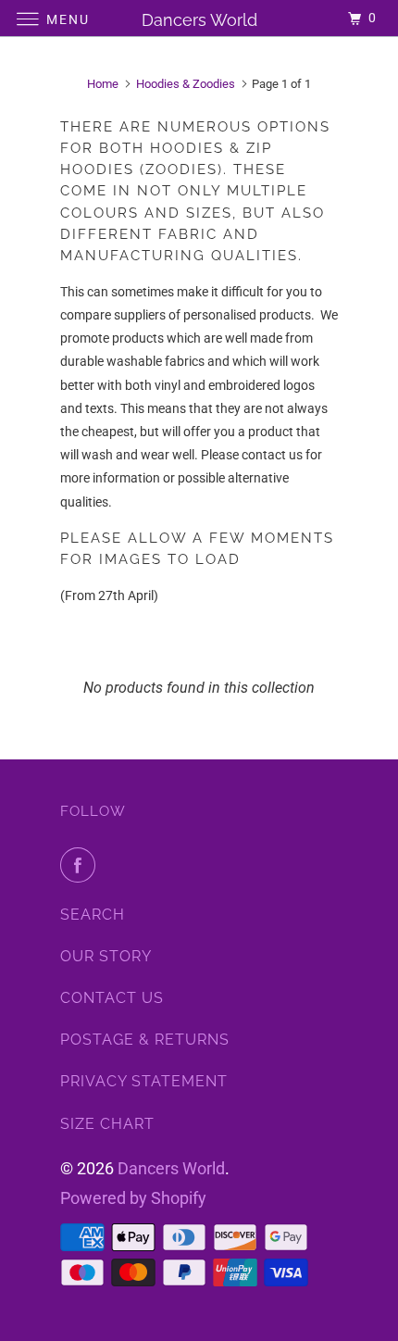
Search (92, 914)
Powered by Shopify (133, 1198)
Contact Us (112, 998)
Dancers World (171, 1168)
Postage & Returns (145, 1039)
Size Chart (107, 1124)
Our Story (106, 956)
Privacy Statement (144, 1081)
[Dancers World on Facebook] (81, 865)
